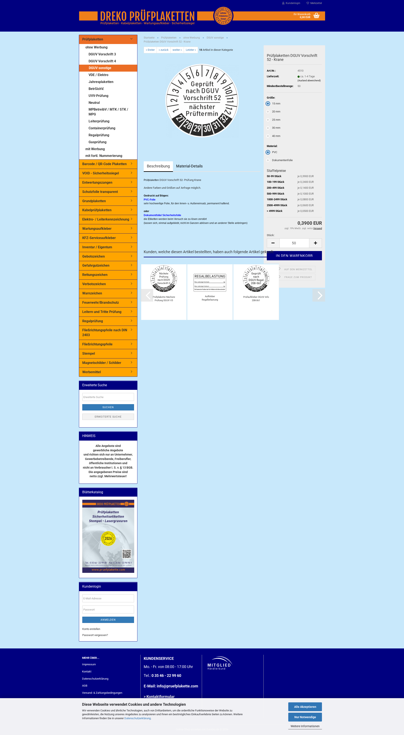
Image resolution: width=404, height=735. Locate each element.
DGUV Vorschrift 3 (102, 54)
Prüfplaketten (92, 39)
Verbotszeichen (94, 284)
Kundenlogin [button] (292, 3)
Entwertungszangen (97, 182)
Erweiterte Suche (108, 416)
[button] (273, 243)
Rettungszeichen (95, 275)
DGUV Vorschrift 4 (102, 61)
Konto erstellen (91, 629)
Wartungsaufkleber (97, 229)
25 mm (276, 119)
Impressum (89, 664)
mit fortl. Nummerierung (103, 156)
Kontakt (86, 671)
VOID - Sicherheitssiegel (100, 173)
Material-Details (189, 166)
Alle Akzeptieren (305, 706)
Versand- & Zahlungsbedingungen (102, 692)
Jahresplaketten (101, 82)
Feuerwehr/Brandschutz (100, 303)
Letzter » (191, 49)
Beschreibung (158, 166)
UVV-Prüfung (98, 96)
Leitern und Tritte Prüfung (101, 312)
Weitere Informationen (305, 726)
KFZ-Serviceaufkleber (99, 238)
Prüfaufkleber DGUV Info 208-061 (256, 299)
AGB (84, 685)
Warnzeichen (92, 293)
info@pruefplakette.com (177, 686)
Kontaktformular (160, 696)
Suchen (108, 407)
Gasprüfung (97, 142)
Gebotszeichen (93, 256)
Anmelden (108, 619)
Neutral (94, 103)
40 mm (276, 136)
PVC (274, 152)
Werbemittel (91, 372)
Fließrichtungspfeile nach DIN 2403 (104, 332)
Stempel (88, 353)
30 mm (276, 127)
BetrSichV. (96, 89)
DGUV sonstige (100, 68)
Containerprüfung (102, 128)
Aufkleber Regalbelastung (210, 298)
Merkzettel (315, 3)
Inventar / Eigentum (97, 247)
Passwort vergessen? (95, 635)
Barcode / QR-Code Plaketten (104, 164)
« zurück (164, 49)
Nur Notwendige (305, 717)
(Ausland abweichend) (309, 80)
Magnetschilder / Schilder (101, 363)
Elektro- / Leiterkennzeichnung (105, 219)
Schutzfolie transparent (100, 192)
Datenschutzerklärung (137, 718)
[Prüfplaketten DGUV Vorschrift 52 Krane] (202, 100)
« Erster (150, 49)
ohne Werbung (96, 47)
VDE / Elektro (98, 75)
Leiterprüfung (99, 121)
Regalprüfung (99, 135)
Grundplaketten (94, 201)
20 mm (276, 111)
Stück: (270, 235)
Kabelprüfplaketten (97, 210)
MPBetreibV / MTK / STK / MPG (108, 111)
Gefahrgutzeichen (95, 265)
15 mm (276, 103)
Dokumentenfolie (282, 160)
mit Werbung (95, 149)
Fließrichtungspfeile (97, 344)
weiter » (177, 49)
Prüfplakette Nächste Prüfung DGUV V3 (164, 299)
